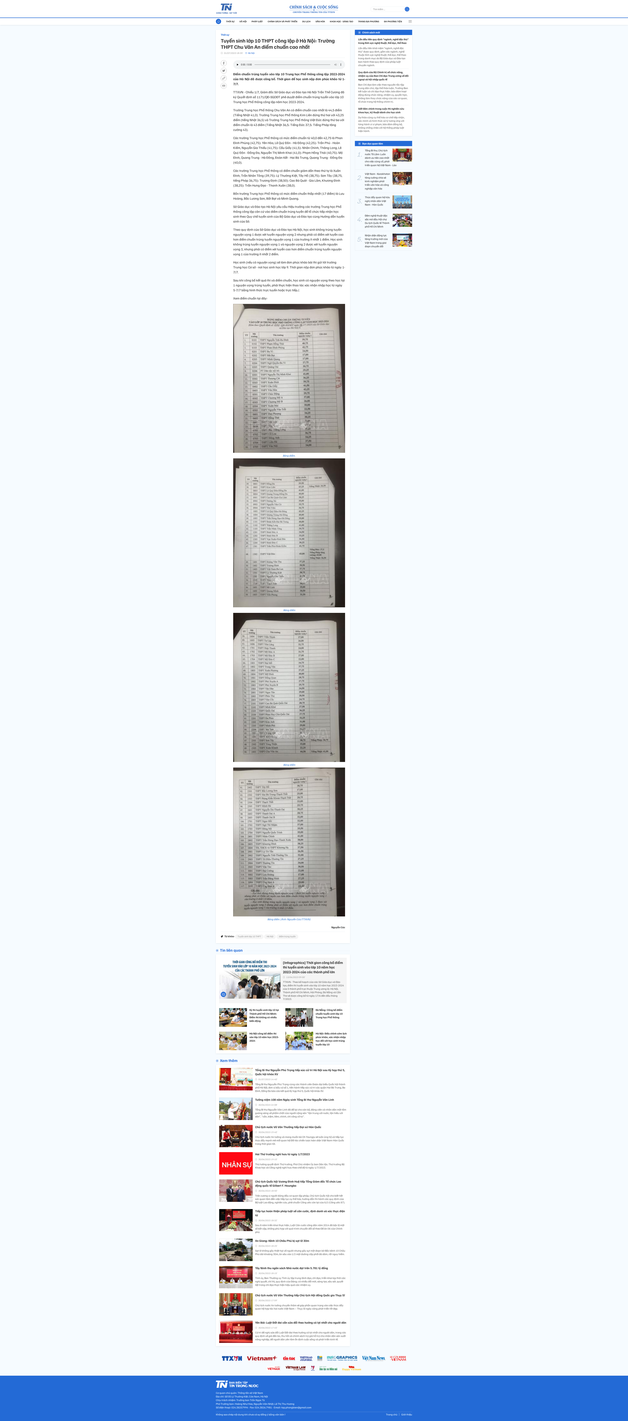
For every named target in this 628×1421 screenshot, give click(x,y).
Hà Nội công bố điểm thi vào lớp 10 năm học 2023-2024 (264, 1037)
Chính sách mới (371, 32)
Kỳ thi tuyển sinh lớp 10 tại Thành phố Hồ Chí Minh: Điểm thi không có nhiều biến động (264, 1015)
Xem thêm (228, 1060)
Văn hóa (320, 21)
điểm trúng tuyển (287, 936)
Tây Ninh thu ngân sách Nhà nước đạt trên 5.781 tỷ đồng (291, 1268)
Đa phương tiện (393, 21)
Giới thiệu (406, 1414)
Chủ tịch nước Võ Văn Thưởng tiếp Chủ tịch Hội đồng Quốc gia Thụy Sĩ (300, 1295)
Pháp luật (257, 21)
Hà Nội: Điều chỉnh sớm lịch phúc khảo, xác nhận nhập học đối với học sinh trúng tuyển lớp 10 (331, 1039)
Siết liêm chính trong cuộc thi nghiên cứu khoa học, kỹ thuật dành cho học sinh (381, 110)
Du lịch (306, 21)
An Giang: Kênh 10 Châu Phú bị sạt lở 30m (282, 1240)
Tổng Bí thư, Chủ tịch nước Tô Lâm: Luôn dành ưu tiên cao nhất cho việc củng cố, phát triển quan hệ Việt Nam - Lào (380, 158)
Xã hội (243, 21)
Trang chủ (391, 1414)
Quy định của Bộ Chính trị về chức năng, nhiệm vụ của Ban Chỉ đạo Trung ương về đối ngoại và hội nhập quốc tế (383, 76)
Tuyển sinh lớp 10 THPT (249, 936)
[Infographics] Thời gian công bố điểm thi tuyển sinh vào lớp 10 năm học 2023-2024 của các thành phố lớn (313, 967)
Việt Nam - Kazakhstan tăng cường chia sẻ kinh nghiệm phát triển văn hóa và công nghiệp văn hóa (377, 181)
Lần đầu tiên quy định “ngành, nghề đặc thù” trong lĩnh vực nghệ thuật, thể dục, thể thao (383, 41)
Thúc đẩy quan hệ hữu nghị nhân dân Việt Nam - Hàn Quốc (377, 201)
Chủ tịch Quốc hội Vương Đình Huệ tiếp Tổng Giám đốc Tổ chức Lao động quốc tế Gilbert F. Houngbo (298, 1183)
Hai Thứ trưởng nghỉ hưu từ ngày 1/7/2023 (282, 1154)
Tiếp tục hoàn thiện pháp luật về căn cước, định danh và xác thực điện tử (300, 1213)
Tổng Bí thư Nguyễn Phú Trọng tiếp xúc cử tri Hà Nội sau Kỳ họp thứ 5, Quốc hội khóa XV (300, 1072)
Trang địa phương (368, 21)
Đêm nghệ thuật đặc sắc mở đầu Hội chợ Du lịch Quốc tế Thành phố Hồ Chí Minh (377, 221)
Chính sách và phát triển (282, 21)
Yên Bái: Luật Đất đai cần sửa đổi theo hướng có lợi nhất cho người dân (300, 1322)
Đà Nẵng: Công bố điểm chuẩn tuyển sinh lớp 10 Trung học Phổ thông (329, 1013)
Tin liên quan (231, 950)
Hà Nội (251, 53)
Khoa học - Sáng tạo (341, 21)
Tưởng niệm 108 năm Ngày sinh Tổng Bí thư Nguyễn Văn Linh (294, 1099)
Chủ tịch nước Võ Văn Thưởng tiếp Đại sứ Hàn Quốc (288, 1127)
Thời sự (230, 21)
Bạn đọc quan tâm (372, 143)
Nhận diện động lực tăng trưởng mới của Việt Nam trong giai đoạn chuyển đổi (376, 241)
